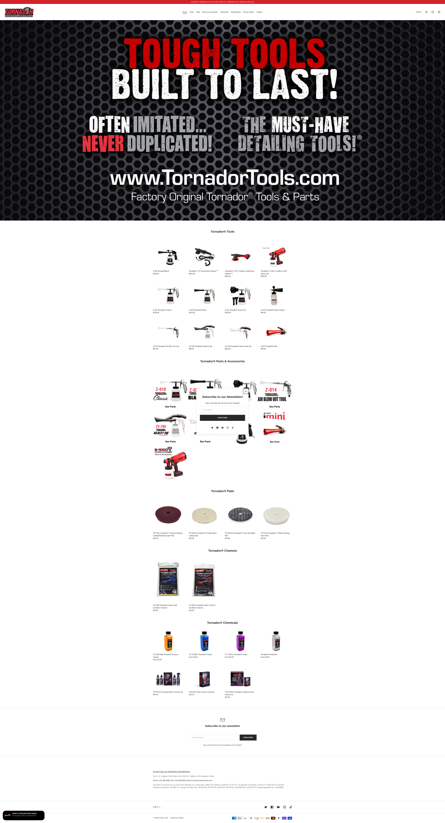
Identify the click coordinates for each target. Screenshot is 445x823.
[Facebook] (217, 427)
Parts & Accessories (210, 12)
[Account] (426, 12)
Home (185, 12)
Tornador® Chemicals (222, 622)
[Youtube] (222, 427)
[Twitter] (212, 427)
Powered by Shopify (177, 818)
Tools (198, 12)
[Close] (245, 391)
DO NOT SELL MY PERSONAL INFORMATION (171, 772)
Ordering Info (236, 12)
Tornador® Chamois (222, 550)
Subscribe (222, 418)
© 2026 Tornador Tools (160, 818)
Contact (259, 12)
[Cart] (439, 12)
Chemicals (224, 12)
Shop (192, 12)
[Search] (432, 12)
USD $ (418, 12)
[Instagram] (227, 427)
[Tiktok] (232, 427)
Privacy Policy (248, 12)
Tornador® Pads (222, 491)
